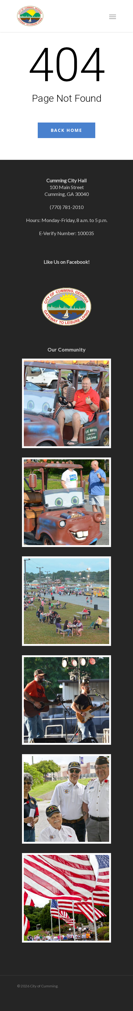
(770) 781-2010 (67, 207)
